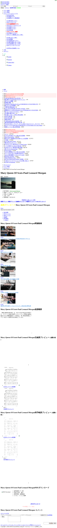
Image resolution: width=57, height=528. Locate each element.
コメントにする (5, 513)
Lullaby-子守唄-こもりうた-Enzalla (9, 292)
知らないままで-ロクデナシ (12, 111)
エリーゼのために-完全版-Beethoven (14, 153)
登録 (7, 4)
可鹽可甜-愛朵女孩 (10, 107)
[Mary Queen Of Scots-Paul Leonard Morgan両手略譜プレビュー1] (11, 456)
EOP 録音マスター (11, 28)
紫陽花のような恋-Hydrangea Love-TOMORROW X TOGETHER (21, 110)
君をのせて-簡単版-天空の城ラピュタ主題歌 (16, 138)
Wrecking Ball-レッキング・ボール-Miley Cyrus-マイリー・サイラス (22, 123)
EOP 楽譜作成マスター (13, 40)
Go (43, 6)
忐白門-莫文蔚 (8, 116)
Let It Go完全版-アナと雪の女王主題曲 (15, 135)
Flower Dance (8, 150)
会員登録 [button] (50, 515)
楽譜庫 (11, 7)
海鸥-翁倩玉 (8, 119)
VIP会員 (18, 7)
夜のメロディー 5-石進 (7, 252)
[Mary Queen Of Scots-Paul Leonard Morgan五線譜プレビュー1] (11, 406)
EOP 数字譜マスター (12, 20)
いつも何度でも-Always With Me (13, 146)
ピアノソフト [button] (7, 13)
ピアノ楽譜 (7, 10)
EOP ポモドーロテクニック (14, 25)
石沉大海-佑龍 (8, 118)
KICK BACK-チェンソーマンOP (14, 95)
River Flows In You (10, 96)
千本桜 (6, 140)
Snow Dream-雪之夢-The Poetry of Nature (15, 108)
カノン (6, 134)
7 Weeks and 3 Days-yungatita (12, 121)
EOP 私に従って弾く (12, 37)
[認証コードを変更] (51, 523)
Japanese (10, 59)
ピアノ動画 (7, 12)
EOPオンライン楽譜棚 (9, 386)
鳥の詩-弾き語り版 (5, 265)
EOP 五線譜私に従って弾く (14, 43)
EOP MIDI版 (10, 30)
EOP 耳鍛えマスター (12, 33)
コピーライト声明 (27, 525)
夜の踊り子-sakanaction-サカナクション (15, 99)
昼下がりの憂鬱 (9, 101)
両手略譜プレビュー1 (9, 459)
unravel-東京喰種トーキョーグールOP (14, 155)
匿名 (3, 516)
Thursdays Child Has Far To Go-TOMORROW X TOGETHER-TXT (21, 104)
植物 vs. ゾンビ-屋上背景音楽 (12, 127)
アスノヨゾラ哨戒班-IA (12, 132)
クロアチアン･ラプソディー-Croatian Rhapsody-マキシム (15, 238)
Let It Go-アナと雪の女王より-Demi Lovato (16, 144)
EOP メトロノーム (11, 22)
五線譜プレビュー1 (9, 409)
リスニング (7, 168)
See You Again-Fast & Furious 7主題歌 (14, 159)
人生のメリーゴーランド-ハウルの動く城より (17, 160)
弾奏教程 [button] (24, 200)
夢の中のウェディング (11, 143)
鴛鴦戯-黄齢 (8, 102)
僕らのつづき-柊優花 (10, 105)
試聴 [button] (34, 200)
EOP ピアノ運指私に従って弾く (15, 34)
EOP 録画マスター (11, 27)
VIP (5, 54)
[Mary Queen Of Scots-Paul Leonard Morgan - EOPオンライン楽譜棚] (19, 385)
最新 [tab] (5, 89)
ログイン (3, 4)
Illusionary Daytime (9, 156)
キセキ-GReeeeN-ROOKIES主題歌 (15, 93)
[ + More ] (6, 220)
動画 (15, 7)
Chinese (10, 65)
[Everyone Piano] (5, 1)
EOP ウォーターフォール (13, 45)
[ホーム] (9, 7)
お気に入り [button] (30, 200)
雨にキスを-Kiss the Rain (11, 149)
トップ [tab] (5, 91)
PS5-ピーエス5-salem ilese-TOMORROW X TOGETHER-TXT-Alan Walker (23, 125)
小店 (5, 49)
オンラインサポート (17, 525)
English (9, 56)
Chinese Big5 (11, 62)
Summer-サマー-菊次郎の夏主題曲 (13, 147)
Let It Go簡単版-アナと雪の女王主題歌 (15, 152)
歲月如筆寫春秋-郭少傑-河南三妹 (13, 122)
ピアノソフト (8, 525)
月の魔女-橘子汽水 (10, 113)
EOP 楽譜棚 (10, 39)
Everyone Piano (10, 15)
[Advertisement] (28, 77)
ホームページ (7, 164)
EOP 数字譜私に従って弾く (14, 42)
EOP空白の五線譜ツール (13, 48)
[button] (4, 55)
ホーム (7, 7)
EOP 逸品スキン (11, 16)
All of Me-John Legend (10, 141)
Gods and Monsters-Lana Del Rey (13, 98)
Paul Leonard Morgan (15, 191)
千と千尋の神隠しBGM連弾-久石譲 (10, 279)
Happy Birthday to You (10, 157)
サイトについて (36, 525)
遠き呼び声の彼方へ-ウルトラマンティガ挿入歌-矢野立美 (16, 306)
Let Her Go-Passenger (10, 162)
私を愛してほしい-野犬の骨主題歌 (14, 114)
